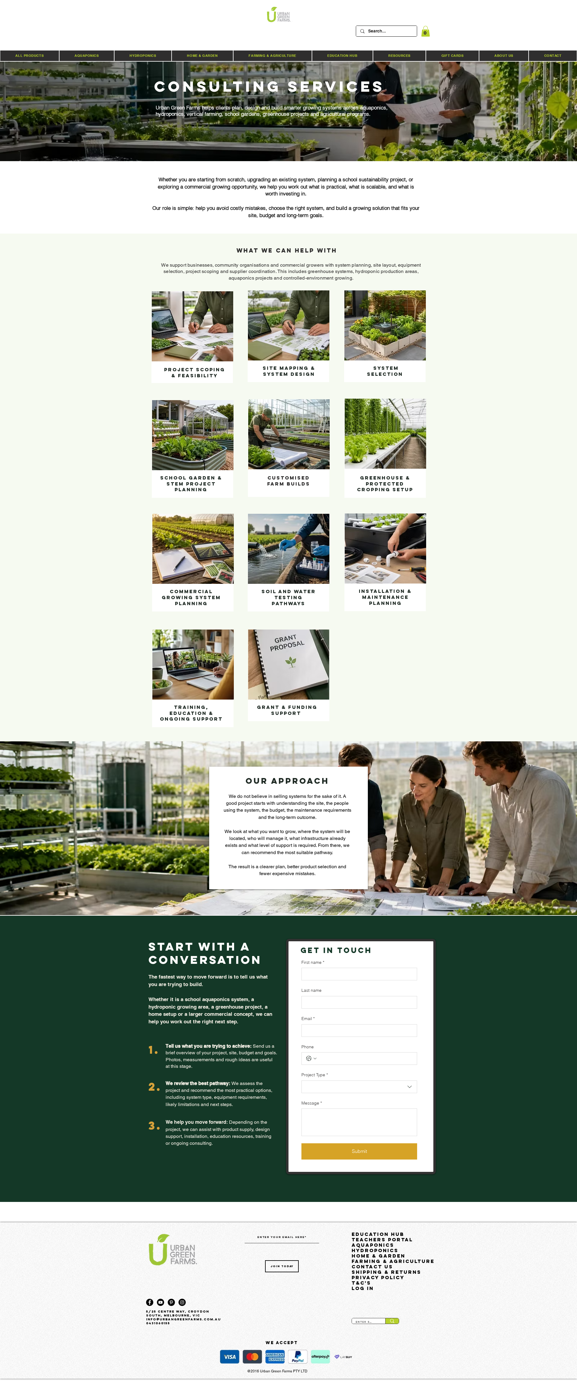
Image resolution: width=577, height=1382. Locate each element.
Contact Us (372, 1266)
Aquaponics (373, 1245)
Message (311, 1103)
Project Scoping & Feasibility (194, 372)
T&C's (361, 1282)
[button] (425, 31)
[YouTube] (160, 1302)
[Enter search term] (392, 1321)
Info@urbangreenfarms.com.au (183, 1319)
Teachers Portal (382, 1239)
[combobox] (359, 1086)
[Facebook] (149, 1302)
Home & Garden (378, 1255)
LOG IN (363, 1288)
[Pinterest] (171, 1302)
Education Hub (378, 1234)
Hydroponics (375, 1250)
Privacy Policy (378, 1277)
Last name (311, 990)
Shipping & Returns (386, 1272)
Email (308, 1018)
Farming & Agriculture (392, 1261)
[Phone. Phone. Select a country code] (311, 1058)
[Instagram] (182, 1302)
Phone (307, 1047)
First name (312, 962)
